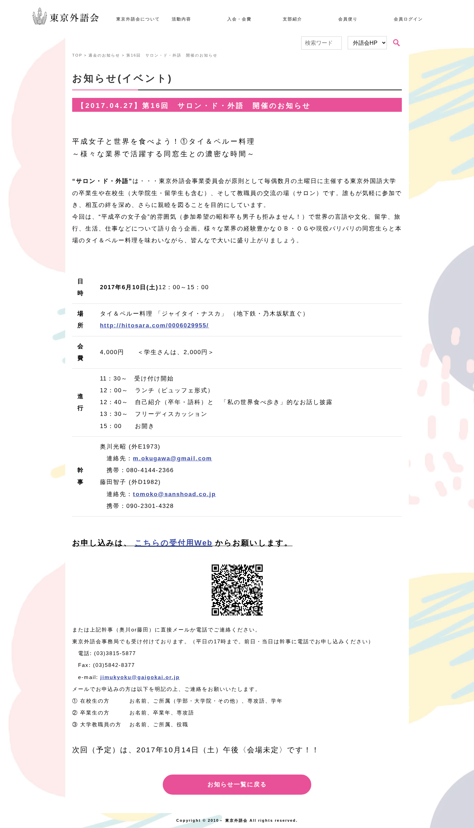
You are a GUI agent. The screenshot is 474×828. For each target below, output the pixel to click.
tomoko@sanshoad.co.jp (174, 494)
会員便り (348, 19)
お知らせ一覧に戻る (237, 784)
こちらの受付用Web (173, 542)
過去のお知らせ (104, 55)
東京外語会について (138, 19)
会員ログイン (408, 19)
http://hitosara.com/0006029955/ (154, 325)
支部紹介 (292, 19)
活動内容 (181, 19)
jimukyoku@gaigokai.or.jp (140, 677)
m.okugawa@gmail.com (172, 458)
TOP (77, 55)
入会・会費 (239, 19)
